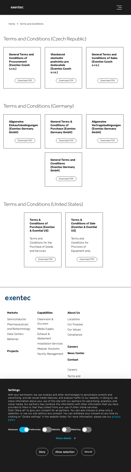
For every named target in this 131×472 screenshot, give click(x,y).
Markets (12, 312)
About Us (74, 312)
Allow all (88, 452)
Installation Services (50, 343)
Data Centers (15, 334)
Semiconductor (16, 319)
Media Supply (45, 328)
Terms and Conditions (74, 378)
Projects (13, 351)
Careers (73, 346)
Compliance (75, 334)
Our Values (74, 329)
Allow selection (65, 451)
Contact (73, 359)
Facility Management (50, 353)
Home (12, 23)
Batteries (13, 339)
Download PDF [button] (25, 80)
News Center (76, 353)
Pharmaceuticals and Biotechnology (18, 326)
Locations (74, 319)
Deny (42, 451)
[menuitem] (17, 7)
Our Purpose (75, 324)
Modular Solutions (48, 348)
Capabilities (45, 312)
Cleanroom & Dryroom (45, 321)
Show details (63, 438)
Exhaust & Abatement (44, 336)
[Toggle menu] (119, 7)
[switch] (47, 429)
